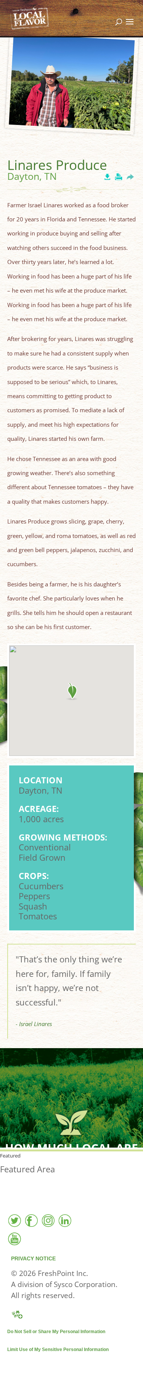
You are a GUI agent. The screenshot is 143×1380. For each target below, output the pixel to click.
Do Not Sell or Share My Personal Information (56, 1331)
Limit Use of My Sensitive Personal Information (58, 1349)
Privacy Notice (33, 1259)
